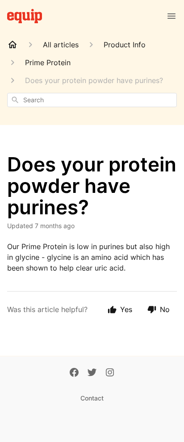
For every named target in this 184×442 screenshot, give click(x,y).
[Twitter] (92, 373)
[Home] (12, 44)
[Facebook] (74, 373)
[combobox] (92, 100)
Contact (92, 398)
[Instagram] (110, 373)
